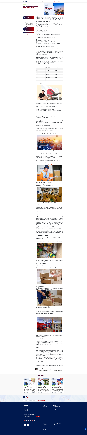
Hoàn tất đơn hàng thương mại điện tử (58, 406)
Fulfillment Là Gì (25, 27)
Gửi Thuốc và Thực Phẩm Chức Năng (29, 25)
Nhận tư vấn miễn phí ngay (41, 400)
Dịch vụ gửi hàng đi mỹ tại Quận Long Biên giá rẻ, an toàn (29, 387)
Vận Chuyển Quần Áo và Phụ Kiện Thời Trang (29, 22)
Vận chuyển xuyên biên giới (57, 407)
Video (44, 423)
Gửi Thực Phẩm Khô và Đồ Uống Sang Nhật (29, 20)
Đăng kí (38, 416)
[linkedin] (29, 34)
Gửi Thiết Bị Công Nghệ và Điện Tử (29, 24)
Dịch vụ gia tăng (55, 424)
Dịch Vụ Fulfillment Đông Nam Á (26, 30)
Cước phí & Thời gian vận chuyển (57, 423)
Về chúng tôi (45, 406)
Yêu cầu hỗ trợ (45, 424)
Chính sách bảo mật (46, 429)
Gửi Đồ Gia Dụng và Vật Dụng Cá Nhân (29, 23)
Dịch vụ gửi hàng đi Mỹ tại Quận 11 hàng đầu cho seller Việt (43, 387)
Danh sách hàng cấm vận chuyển (47, 430)
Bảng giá (45, 407)
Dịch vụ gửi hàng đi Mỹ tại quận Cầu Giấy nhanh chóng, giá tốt (57, 387)
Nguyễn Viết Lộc (25, 13)
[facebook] (27, 34)
